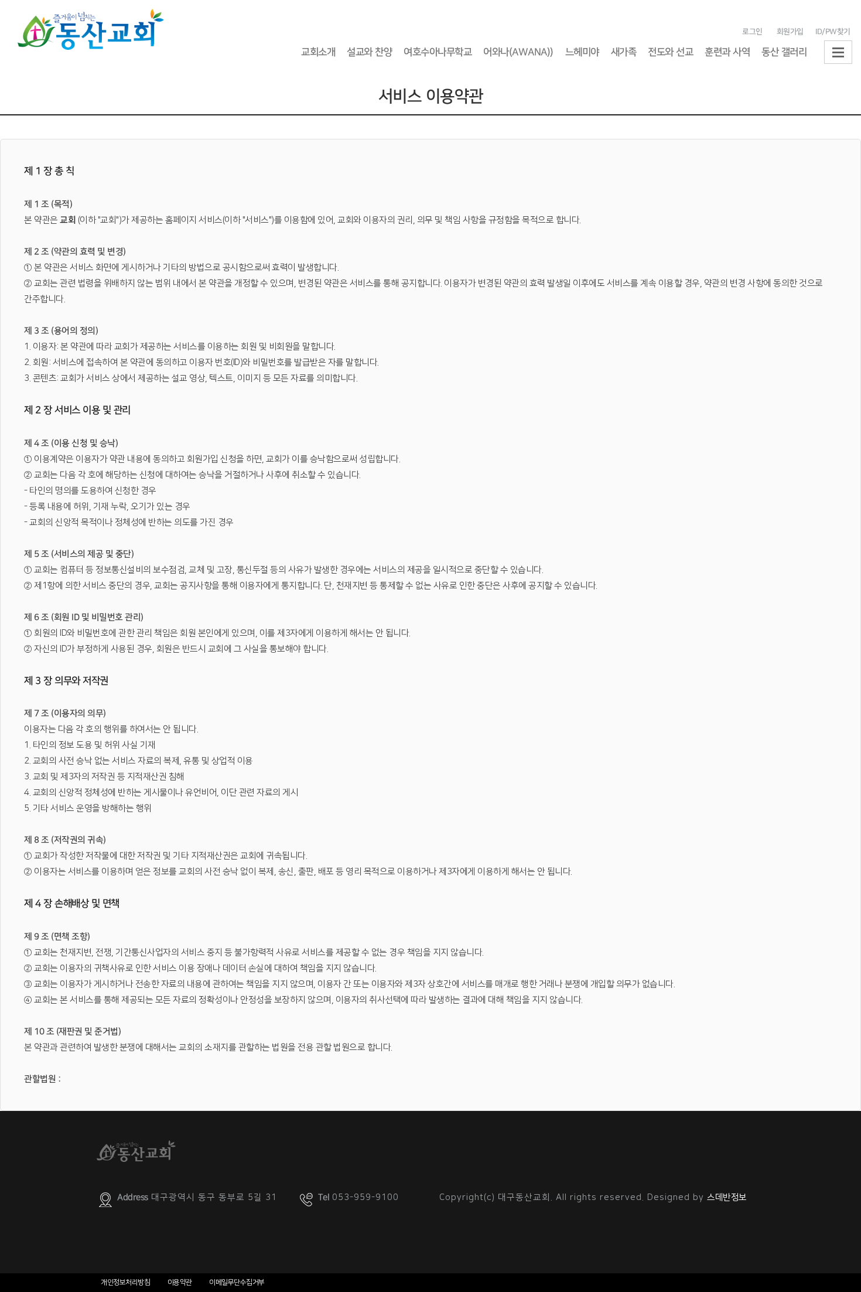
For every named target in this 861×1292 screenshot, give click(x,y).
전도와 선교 (670, 52)
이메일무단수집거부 (237, 1282)
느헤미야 (582, 52)
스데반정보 (727, 1197)
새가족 (624, 52)
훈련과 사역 (727, 52)
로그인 (752, 32)
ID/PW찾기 (833, 32)
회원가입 (789, 32)
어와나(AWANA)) (518, 52)
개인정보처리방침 (125, 1282)
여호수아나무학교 (438, 52)
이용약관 (180, 1282)
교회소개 (318, 52)
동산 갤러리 (784, 52)
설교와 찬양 (369, 52)
